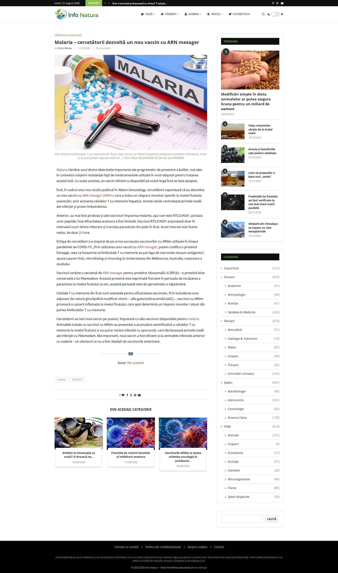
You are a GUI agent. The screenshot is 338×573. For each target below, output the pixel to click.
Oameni (193, 14)
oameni (61, 379)
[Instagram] (277, 3)
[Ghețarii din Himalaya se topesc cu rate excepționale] (233, 229)
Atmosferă (253, 330)
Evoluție (253, 461)
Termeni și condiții (126, 547)
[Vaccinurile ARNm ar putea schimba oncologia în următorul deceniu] (183, 434)
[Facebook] (273, 3)
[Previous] (105, 3)
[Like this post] (123, 395)
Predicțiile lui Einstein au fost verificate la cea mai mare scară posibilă (263, 202)
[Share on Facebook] (127, 395)
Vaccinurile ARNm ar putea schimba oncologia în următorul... (183, 457)
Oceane (253, 356)
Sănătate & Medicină (253, 312)
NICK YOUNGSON (142, 158)
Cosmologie (253, 409)
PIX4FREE (178, 158)
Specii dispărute (253, 497)
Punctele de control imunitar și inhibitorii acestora (130, 455)
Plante (253, 488)
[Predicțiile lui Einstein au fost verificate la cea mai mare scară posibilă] (233, 202)
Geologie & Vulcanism (253, 338)
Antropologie (253, 294)
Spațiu (215, 14)
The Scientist (135, 363)
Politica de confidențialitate (163, 547)
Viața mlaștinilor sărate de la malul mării (260, 129)
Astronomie (253, 400)
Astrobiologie (253, 391)
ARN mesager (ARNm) (98, 195)
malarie (193, 319)
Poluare (253, 365)
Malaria (62, 170)
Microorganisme (253, 479)
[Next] (109, 3)
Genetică (253, 470)
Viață (149, 14)
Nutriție (253, 303)
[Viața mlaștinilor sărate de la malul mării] (233, 131)
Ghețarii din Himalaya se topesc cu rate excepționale (263, 227)
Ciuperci (253, 444)
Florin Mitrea (65, 48)
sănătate (77, 379)
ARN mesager (147, 247)
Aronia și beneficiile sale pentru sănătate (262, 151)
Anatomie (253, 286)
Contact (219, 547)
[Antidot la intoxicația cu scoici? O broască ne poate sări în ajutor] (79, 434)
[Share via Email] (139, 395)
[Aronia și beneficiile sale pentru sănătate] (233, 155)
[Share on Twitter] (131, 395)
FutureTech (241, 14)
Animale (253, 435)
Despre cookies (197, 547)
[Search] (263, 14)
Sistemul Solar (253, 417)
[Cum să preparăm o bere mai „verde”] (233, 179)
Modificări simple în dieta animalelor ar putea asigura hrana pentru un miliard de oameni (246, 101)
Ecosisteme (253, 453)
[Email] (282, 3)
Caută (271, 519)
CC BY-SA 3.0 (163, 158)
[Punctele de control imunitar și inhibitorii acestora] (131, 434)
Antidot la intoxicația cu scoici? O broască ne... (78, 455)
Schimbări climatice (253, 374)
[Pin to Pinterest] (135, 395)
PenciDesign (200, 567)
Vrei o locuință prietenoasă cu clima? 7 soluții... (139, 3)
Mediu (253, 347)
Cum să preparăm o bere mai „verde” (261, 175)
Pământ (170, 14)
